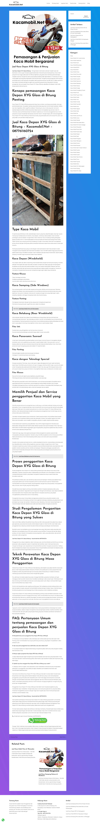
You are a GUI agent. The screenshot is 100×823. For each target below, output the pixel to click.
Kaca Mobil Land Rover (76, 115)
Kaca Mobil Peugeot (75, 138)
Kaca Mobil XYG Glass (75, 170)
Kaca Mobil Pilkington (75, 141)
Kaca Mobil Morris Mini (76, 129)
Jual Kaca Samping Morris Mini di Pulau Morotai (78, 803)
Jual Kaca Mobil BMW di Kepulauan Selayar (77, 813)
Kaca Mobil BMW (74, 67)
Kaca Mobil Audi (74, 62)
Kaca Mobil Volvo (74, 163)
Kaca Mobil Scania (75, 150)
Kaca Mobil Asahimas (75, 60)
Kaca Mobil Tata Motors (76, 157)
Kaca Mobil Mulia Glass (76, 131)
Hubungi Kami (81, 3)
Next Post (63, 737)
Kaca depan (15, 262)
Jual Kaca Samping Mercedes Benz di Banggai (77, 816)
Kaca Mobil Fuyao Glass (76, 95)
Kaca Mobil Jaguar (75, 108)
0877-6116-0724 (47, 813)
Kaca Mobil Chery (74, 72)
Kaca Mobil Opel (74, 136)
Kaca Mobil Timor (74, 159)
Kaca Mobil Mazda (75, 120)
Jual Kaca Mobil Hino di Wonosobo (23, 749)
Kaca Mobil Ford (74, 92)
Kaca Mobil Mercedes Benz (77, 122)
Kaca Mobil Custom (75, 79)
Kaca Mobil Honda (75, 101)
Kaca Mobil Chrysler (75, 76)
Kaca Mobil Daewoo (75, 81)
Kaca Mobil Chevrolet (75, 74)
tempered (40, 330)
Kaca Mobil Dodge (75, 88)
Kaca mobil (58, 72)
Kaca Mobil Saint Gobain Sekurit (78, 147)
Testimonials (73, 3)
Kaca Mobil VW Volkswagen (77, 166)
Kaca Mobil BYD (74, 69)
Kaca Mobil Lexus (74, 118)
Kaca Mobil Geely (74, 97)
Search (72, 13)
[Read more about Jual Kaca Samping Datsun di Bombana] (51, 760)
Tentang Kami (55, 3)
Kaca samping (15, 289)
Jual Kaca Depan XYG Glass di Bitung (21, 71)
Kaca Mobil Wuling (75, 168)
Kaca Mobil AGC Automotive (77, 58)
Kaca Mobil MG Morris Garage (77, 124)
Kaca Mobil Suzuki (75, 154)
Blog (88, 3)
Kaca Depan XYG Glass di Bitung (24, 567)
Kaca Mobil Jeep (74, 111)
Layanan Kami (64, 3)
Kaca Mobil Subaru (75, 152)
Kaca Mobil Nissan (75, 134)
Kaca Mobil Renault (75, 145)
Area (71, 56)
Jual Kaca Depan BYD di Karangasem (75, 811)
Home (48, 3)
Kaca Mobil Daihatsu (75, 83)
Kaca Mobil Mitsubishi (75, 127)
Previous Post (13, 737)
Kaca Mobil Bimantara (75, 65)
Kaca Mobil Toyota (75, 161)
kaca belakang (34, 317)
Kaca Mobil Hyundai (75, 104)
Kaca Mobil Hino (74, 99)
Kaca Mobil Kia (74, 113)
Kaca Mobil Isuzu (74, 106)
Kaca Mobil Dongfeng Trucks (77, 90)
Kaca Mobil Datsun (75, 85)
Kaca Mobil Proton (75, 143)
